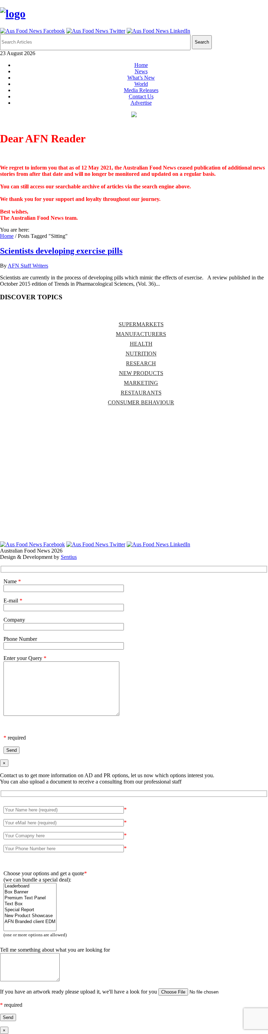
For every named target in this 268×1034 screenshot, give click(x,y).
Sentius (69, 557)
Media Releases (141, 90)
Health (141, 344)
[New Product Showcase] (30, 916)
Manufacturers (141, 334)
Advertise (141, 103)
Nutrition (141, 354)
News (141, 71)
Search (202, 42)
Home (141, 65)
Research (141, 363)
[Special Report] (30, 910)
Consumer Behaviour (141, 402)
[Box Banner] (30, 892)
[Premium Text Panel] (30, 898)
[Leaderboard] (30, 886)
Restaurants (141, 393)
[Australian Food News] (12, 13)
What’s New (141, 78)
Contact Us (141, 96)
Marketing (141, 383)
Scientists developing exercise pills (61, 250)
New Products (141, 373)
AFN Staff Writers (28, 266)
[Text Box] (30, 904)
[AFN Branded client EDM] (30, 922)
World (141, 84)
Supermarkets (141, 324)
